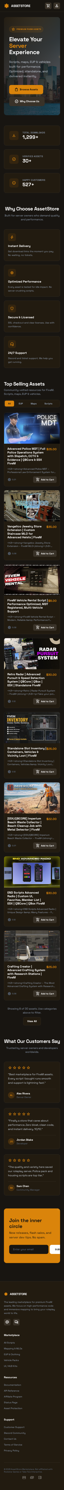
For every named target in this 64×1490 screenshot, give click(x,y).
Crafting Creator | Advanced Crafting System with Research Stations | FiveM (26, 972)
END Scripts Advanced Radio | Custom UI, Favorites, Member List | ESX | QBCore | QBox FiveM (26, 898)
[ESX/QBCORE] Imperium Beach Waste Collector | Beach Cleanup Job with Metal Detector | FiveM (24, 824)
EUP (21, 403)
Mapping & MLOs (13, 1348)
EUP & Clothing (12, 1354)
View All (32, 1021)
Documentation (12, 1384)
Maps (34, 403)
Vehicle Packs (11, 1360)
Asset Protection (13, 1408)
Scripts (48, 403)
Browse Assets (26, 89)
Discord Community (15, 1433)
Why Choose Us (27, 101)
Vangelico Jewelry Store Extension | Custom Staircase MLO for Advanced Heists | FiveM (24, 531)
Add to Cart (45, 479)
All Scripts (9, 1342)
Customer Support (14, 1427)
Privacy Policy (11, 1450)
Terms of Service (13, 1444)
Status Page (10, 1402)
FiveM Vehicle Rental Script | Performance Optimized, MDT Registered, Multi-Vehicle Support (27, 605)
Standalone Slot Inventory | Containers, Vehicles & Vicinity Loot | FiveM (26, 751)
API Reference (11, 1390)
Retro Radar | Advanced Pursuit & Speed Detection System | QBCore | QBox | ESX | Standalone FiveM (26, 679)
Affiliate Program (13, 1396)
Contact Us (10, 1438)
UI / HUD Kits (10, 1366)
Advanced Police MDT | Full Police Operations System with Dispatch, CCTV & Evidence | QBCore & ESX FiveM (26, 456)
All (9, 403)
